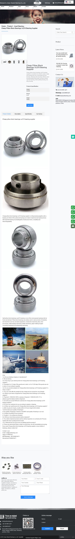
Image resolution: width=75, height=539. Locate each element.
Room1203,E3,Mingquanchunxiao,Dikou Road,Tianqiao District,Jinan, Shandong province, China (12, 530)
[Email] (73, 225)
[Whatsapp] (73, 207)
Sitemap (47, 2)
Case (19, 6)
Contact (44, 6)
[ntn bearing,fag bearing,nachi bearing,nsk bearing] (37, 3)
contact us (59, 74)
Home (2, 6)
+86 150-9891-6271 (62, 90)
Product (11, 6)
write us (4, 478)
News (27, 6)
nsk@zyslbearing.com (65, 95)
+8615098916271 (65, 93)
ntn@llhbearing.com (60, 3)
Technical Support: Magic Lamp (33, 537)
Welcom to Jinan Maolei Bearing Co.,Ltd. (13, 3)
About (35, 6)
